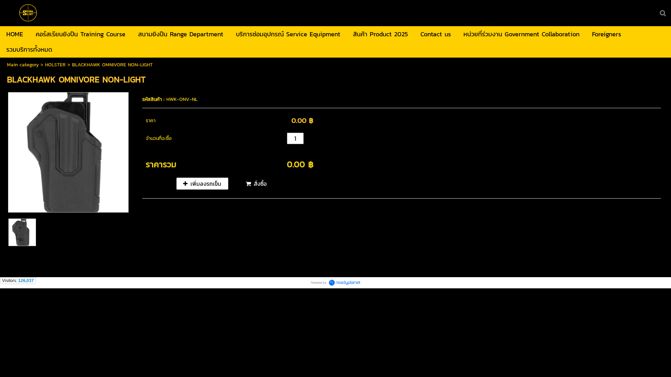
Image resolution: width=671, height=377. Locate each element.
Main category (23, 64)
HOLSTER (55, 64)
